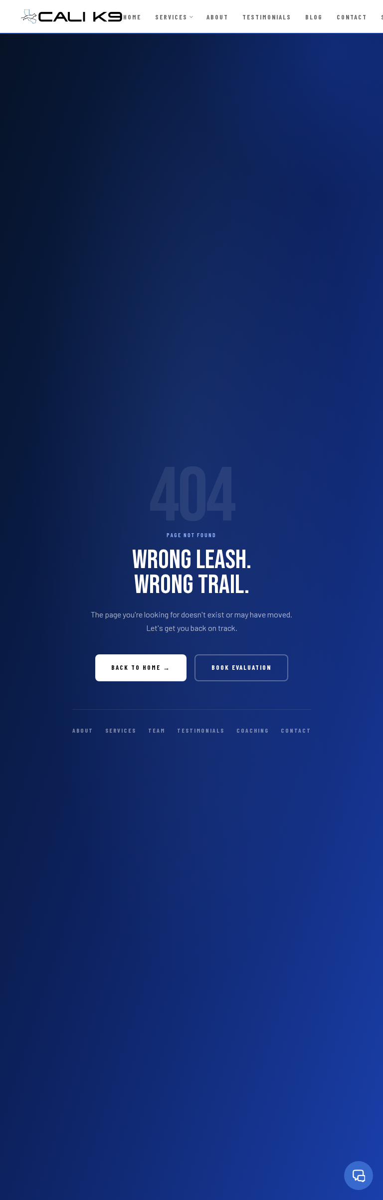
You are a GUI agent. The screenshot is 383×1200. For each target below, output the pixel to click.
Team (156, 730)
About (217, 17)
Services (171, 17)
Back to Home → (141, 667)
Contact (352, 17)
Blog (314, 17)
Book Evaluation (241, 667)
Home (132, 17)
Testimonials (266, 17)
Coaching (252, 730)
